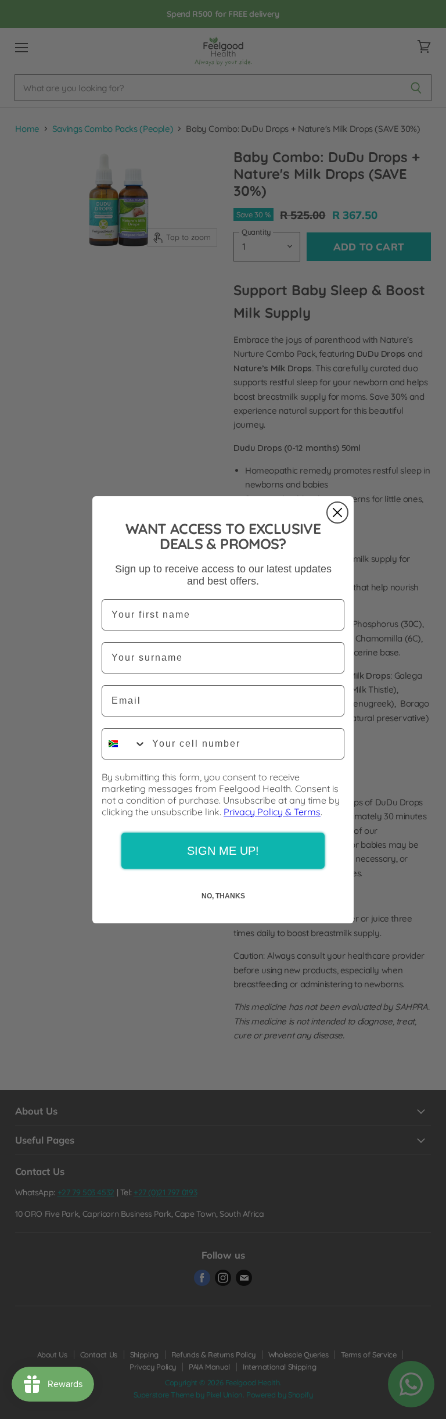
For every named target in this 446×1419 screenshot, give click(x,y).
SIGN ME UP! (223, 850)
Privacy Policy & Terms (272, 812)
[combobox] (124, 744)
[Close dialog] (337, 512)
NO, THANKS (223, 896)
